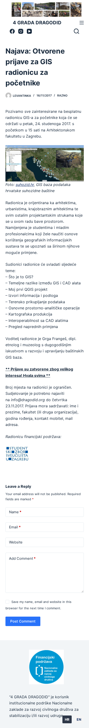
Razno (62, 95)
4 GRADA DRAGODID (37, 22)
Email (15, 527)
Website (16, 542)
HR (67, 719)
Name (15, 512)
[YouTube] (29, 31)
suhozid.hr (25, 184)
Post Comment (23, 621)
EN (79, 719)
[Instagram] (20, 31)
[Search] (76, 31)
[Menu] (82, 23)
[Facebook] (12, 31)
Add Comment (22, 558)
